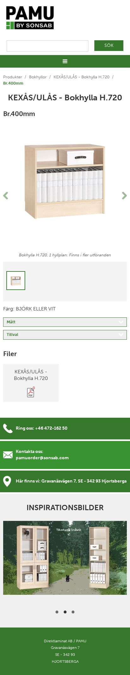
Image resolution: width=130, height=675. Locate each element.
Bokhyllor (38, 77)
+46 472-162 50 (51, 428)
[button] (12, 196)
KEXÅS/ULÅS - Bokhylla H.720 (81, 77)
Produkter (12, 77)
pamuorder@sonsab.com (42, 457)
